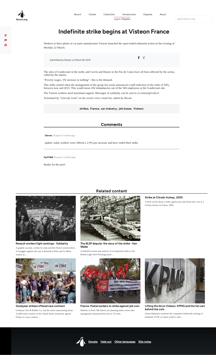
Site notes (144, 341)
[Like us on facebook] (5, 45)
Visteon (138, 108)
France (94, 108)
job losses (125, 108)
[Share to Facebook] (139, 58)
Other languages (124, 341)
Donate (93, 341)
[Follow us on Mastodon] (5, 35)
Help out (106, 341)
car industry (109, 108)
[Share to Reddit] (144, 58)
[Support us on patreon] (5, 40)
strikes (84, 108)
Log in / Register (122, 19)
